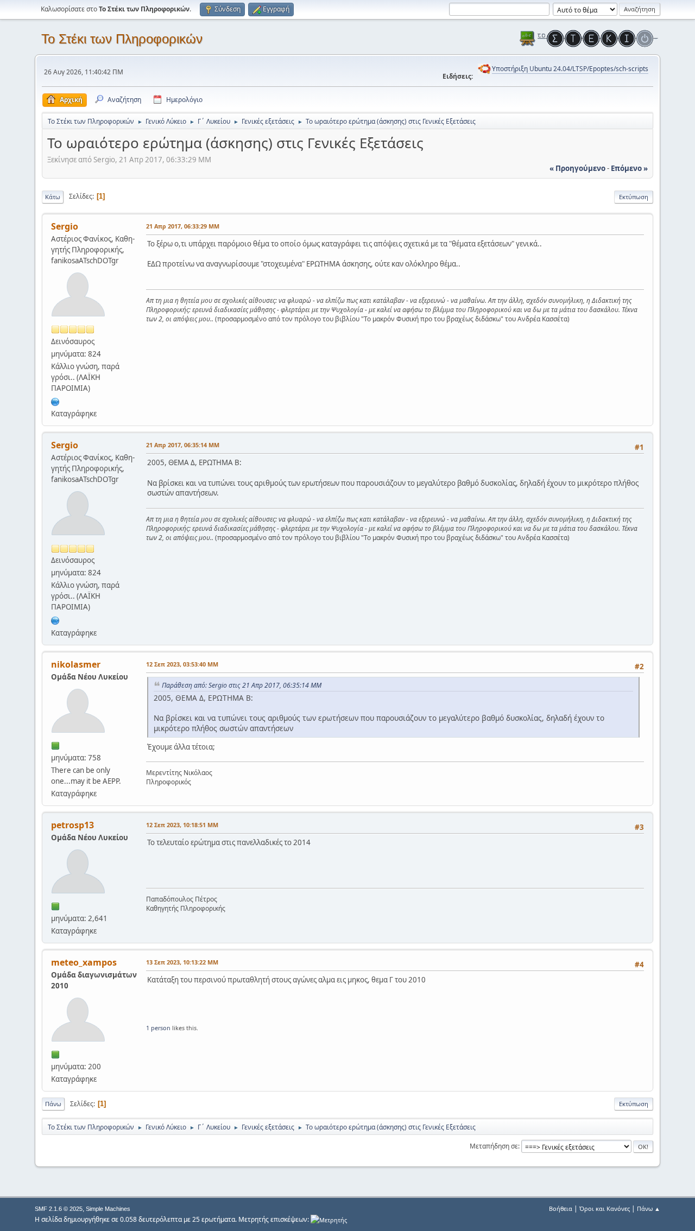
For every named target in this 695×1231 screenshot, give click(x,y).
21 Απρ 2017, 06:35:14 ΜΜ (182, 445)
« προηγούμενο (577, 168)
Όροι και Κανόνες (604, 1208)
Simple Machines (108, 1208)
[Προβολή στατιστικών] (329, 1219)
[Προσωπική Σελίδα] (55, 400)
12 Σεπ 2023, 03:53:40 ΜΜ (182, 664)
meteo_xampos (84, 962)
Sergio (64, 226)
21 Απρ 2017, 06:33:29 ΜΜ (182, 226)
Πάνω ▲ (648, 1208)
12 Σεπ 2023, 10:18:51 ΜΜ (182, 825)
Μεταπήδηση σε (494, 1146)
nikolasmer (75, 664)
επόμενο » (629, 168)
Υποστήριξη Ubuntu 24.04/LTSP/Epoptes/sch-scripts (570, 68)
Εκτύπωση (633, 197)
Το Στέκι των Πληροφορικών (122, 38)
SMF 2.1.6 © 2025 (59, 1208)
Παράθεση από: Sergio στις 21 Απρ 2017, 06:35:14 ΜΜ (241, 685)
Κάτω (52, 197)
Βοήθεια (560, 1208)
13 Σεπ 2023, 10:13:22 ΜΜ (182, 962)
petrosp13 (72, 825)
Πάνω (53, 1104)
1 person (158, 1028)
